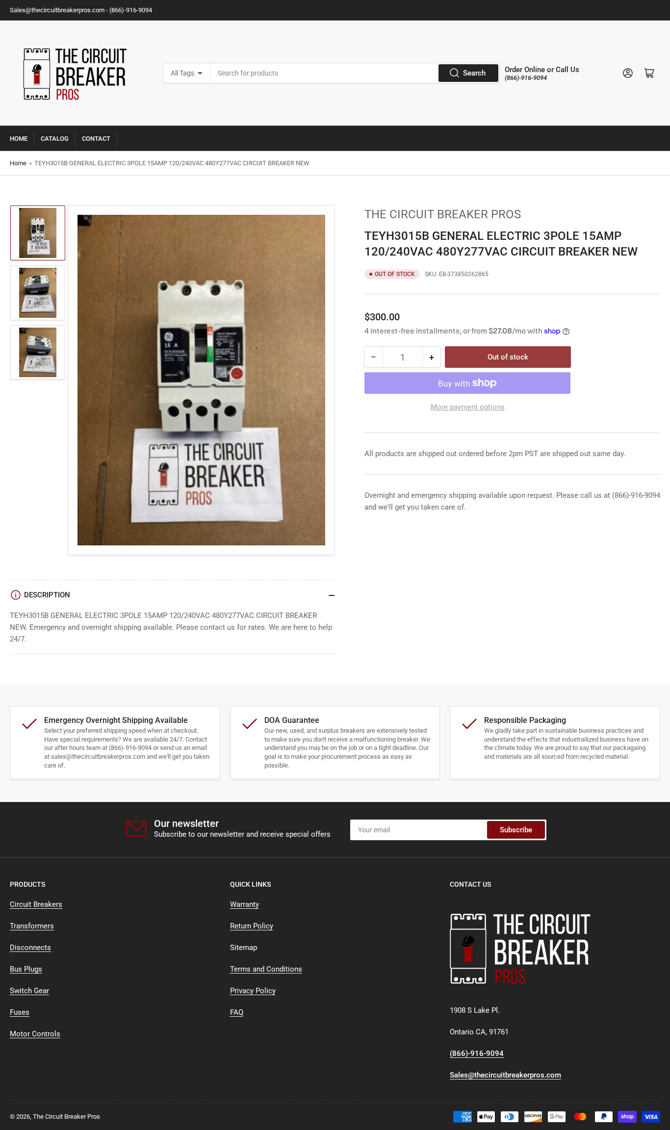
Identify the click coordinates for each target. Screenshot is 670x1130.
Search (474, 73)
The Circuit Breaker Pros (442, 214)
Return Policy (251, 926)
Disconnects (30, 947)
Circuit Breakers (36, 904)
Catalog (55, 138)
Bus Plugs (26, 969)
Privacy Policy (253, 990)
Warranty (244, 904)
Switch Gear (29, 990)
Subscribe (516, 829)
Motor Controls (35, 1033)
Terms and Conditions (266, 969)
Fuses (19, 1012)
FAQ (236, 1012)
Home (18, 138)
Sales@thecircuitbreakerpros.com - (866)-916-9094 (81, 10)
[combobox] (355, 73)
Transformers (32, 926)
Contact (96, 138)
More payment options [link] (468, 407)
